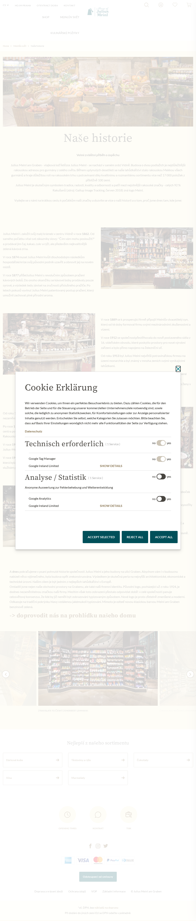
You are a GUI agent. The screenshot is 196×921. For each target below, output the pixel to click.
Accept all (164, 537)
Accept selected (101, 537)
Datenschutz (33, 431)
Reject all (135, 537)
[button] (135, 465)
